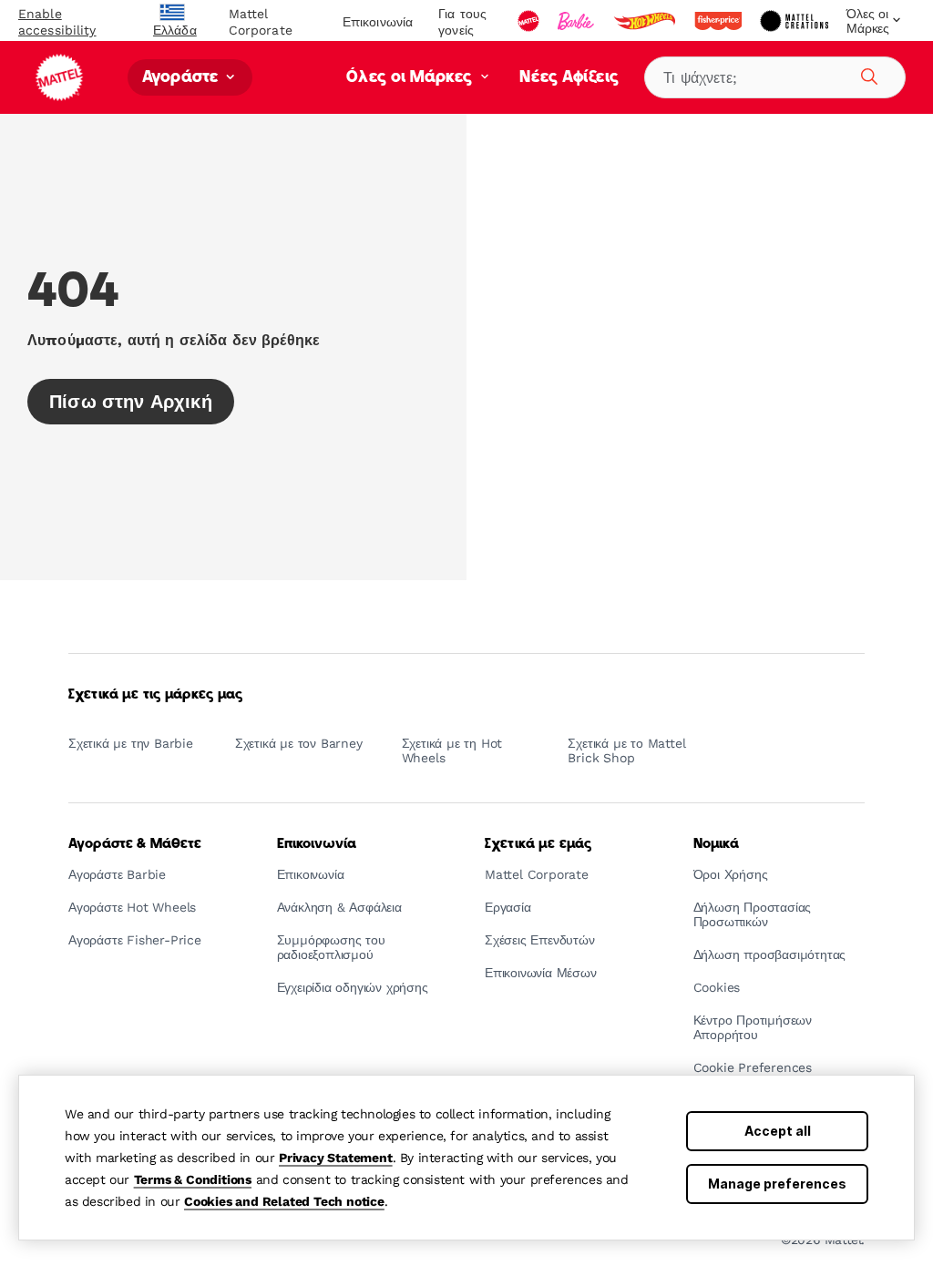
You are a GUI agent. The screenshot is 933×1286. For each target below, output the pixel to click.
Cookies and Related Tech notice (284, 1201)
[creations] (796, 21)
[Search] (866, 74)
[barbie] (577, 21)
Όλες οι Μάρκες (411, 78)
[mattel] (530, 21)
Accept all (777, 1130)
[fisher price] (720, 21)
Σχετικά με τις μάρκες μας (156, 695)
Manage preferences (777, 1183)
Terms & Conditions (192, 1179)
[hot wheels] (646, 21)
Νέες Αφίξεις (569, 78)
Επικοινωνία (378, 22)
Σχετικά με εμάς (538, 844)
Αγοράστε (182, 78)
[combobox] (775, 77)
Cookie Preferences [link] (752, 1068)
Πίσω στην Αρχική (130, 402)
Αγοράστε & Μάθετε (134, 844)
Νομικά (716, 844)
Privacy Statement (336, 1157)
